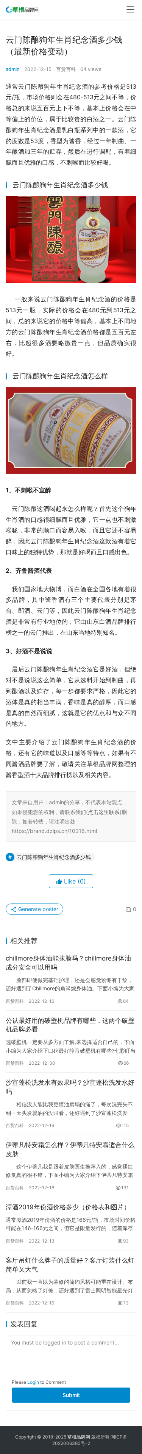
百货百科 (66, 69)
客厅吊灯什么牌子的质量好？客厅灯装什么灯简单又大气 (70, 1265)
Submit (71, 1395)
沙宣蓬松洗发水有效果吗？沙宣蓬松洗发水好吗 (70, 1087)
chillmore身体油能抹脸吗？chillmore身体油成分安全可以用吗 (68, 962)
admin (13, 69)
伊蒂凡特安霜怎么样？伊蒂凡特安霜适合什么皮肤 (70, 1149)
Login (33, 1382)
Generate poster (37, 909)
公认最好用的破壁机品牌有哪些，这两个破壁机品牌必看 (70, 1025)
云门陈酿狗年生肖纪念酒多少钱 (54, 857)
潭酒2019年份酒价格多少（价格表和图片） (68, 1207)
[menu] (130, 9)
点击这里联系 (104, 812)
